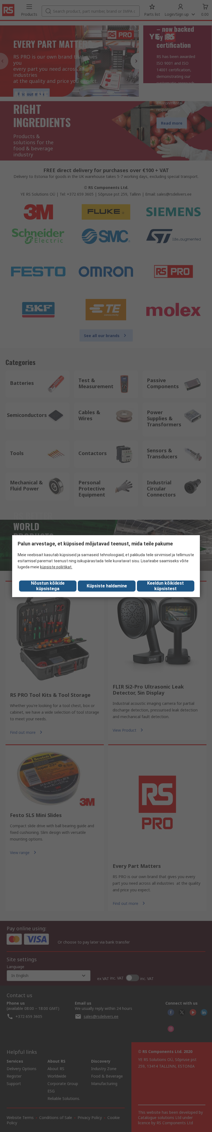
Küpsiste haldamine (107, 586)
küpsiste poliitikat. (56, 567)
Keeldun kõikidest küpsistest (165, 586)
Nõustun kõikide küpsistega (48, 586)
